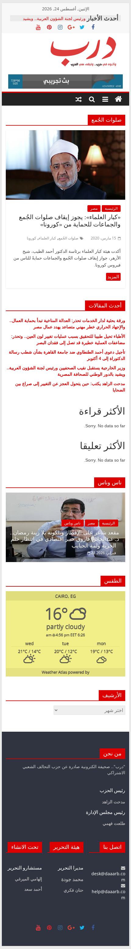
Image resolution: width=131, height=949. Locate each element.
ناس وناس (72, 523)
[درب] (118, 99)
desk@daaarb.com (108, 877)
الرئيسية (111, 208)
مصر (93, 208)
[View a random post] (78, 99)
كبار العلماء (47, 238)
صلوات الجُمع (68, 238)
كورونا (31, 238)
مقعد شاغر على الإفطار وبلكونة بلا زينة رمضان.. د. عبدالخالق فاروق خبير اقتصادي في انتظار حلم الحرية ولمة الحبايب (64, 539)
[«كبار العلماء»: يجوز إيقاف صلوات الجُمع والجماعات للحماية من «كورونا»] (65, 133)
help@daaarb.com (108, 894)
